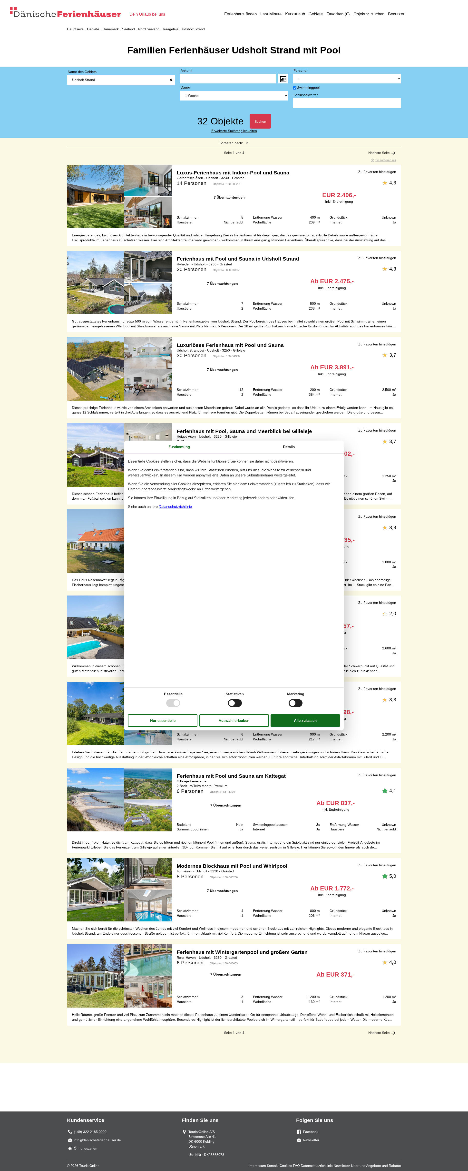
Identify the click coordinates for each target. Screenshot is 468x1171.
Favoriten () (338, 14)
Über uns (358, 1166)
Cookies (286, 1166)
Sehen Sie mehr (234, 196)
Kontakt (273, 1166)
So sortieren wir (385, 160)
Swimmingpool (308, 88)
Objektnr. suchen (368, 14)
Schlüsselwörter (305, 95)
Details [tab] (289, 447)
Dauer (185, 87)
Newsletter (342, 1166)
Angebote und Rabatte (383, 1166)
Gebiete (316, 14)
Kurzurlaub (295, 14)
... (283, 78)
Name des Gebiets (82, 72)
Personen (300, 70)
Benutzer (396, 14)
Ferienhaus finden (240, 14)
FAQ (296, 1166)
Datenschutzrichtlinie (317, 1166)
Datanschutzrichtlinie (175, 507)
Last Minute (271, 14)
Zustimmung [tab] (179, 447)
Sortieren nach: (231, 143)
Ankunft (186, 70)
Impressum (257, 1166)
